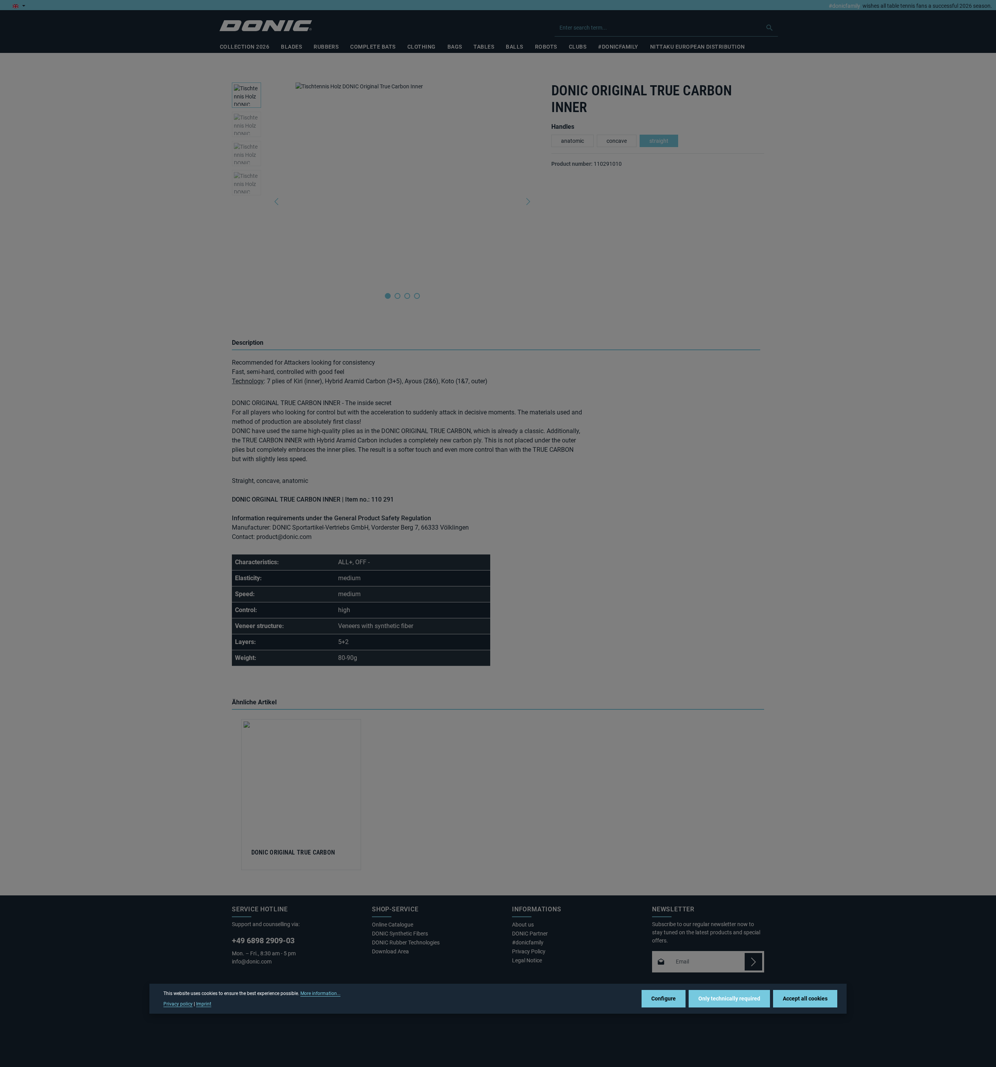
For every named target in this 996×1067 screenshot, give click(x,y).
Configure (663, 998)
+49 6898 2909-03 (263, 940)
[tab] (496, 343)
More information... (320, 993)
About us (523, 924)
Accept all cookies (805, 998)
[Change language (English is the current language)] (19, 6)
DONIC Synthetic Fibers (400, 933)
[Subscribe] (753, 961)
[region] (384, 201)
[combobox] (658, 28)
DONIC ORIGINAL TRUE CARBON (293, 852)
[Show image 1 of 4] (388, 296)
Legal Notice (527, 960)
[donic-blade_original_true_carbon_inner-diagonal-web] (402, 183)
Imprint (203, 1003)
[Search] (769, 28)
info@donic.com (252, 961)
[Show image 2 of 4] (397, 296)
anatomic (572, 141)
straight (658, 141)
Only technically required (729, 998)
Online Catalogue (392, 924)
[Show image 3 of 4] (407, 296)
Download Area (390, 951)
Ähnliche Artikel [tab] (254, 702)
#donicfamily (844, 6)
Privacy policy (178, 1003)
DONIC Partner (530, 933)
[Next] (527, 201)
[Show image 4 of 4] (417, 296)
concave (617, 141)
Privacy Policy (528, 951)
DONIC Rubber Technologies (406, 942)
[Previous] (277, 201)
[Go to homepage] (265, 26)
